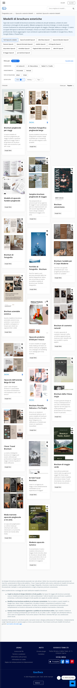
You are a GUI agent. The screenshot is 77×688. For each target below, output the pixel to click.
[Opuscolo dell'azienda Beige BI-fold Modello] (13, 358)
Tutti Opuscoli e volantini (10, 40)
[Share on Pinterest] (22, 92)
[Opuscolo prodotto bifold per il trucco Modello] (38, 315)
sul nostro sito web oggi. (14, 624)
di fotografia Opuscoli (55, 44)
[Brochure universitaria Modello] (63, 183)
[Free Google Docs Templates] (4, 8)
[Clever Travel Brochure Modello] (13, 425)
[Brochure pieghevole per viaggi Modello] (13, 106)
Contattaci (41, 654)
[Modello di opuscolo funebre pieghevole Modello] (13, 177)
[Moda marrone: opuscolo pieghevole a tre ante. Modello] (13, 493)
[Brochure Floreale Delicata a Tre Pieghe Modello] (38, 384)
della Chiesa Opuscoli (43, 40)
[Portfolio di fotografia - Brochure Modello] (38, 245)
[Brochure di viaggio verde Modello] (63, 443)
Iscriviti (71, 3)
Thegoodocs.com (7, 13)
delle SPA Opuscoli (58, 48)
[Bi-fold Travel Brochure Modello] (38, 456)
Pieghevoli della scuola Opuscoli (41, 48)
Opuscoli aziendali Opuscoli (27, 40)
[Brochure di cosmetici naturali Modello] (63, 304)
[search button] (73, 8)
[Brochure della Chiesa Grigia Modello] (63, 372)
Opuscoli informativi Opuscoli (24, 44)
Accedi (63, 3)
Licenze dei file (18, 651)
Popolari (69, 85)
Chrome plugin (41, 651)
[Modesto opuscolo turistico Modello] (38, 521)
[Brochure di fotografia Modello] (13, 233)
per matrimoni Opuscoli (23, 53)
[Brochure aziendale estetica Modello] (13, 290)
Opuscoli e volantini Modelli (25, 13)
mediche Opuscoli (40, 44)
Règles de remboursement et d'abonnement (19, 662)
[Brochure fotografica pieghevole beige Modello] (38, 106)
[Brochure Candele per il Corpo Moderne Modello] (63, 239)
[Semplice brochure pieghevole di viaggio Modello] (38, 173)
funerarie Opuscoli (8, 44)
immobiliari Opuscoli (23, 48)
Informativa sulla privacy (19, 657)
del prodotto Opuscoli (9, 48)
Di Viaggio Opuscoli (8, 53)
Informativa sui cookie (19, 659)
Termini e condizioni (18, 654)
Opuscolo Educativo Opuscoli (60, 40)
